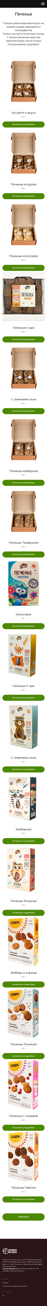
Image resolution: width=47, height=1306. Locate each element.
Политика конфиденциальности (14, 1286)
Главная (5, 1283)
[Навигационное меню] (43, 4)
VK (3, 1296)
